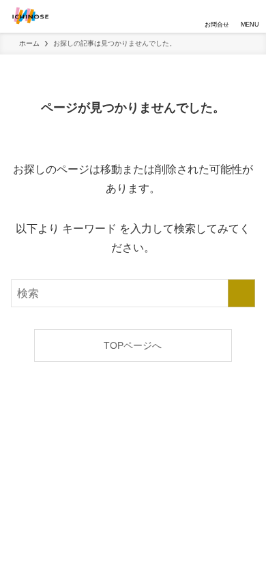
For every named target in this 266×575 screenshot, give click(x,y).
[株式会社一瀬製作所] (30, 16)
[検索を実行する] (241, 293)
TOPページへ (133, 345)
